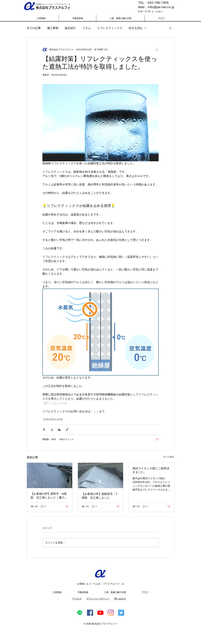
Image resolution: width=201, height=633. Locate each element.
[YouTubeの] (100, 613)
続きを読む (136, 28)
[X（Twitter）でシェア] (51, 429)
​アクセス (77, 598)
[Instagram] (111, 613)
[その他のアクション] (157, 49)
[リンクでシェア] (66, 429)
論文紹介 (70, 28)
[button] (170, 28)
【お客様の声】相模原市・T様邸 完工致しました (99, 495)
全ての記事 (34, 28)
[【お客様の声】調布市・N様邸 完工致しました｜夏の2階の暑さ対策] (49, 475)
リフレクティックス (109, 28)
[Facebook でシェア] (43, 429)
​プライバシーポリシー (98, 598)
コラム (86, 28)
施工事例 (52, 28)
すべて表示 (168, 457)
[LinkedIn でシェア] (59, 429)
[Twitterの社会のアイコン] (121, 613)
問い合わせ (120, 598)
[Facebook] (90, 613)
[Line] (80, 613)
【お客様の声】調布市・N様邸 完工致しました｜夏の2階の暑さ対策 (49, 495)
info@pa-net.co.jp (161, 7)
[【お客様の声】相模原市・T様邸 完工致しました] (100, 475)
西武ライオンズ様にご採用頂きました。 (151, 470)
